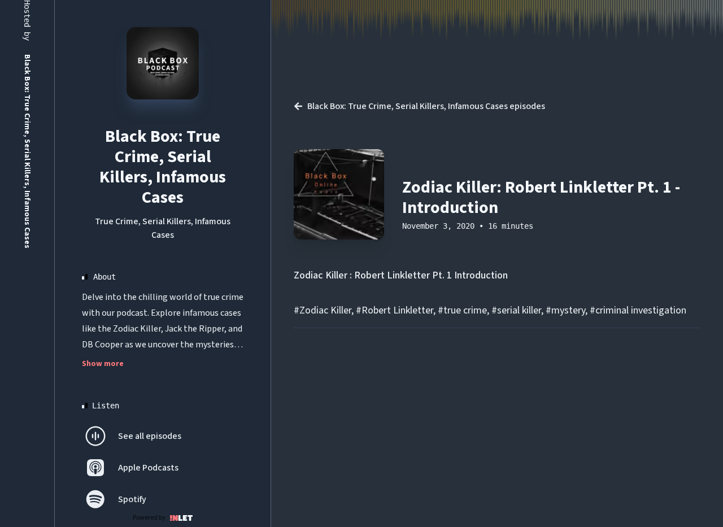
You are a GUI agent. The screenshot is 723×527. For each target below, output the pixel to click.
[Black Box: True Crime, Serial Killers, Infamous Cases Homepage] (163, 63)
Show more (103, 363)
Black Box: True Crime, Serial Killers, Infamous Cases (162, 167)
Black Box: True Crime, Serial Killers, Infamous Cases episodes (426, 106)
